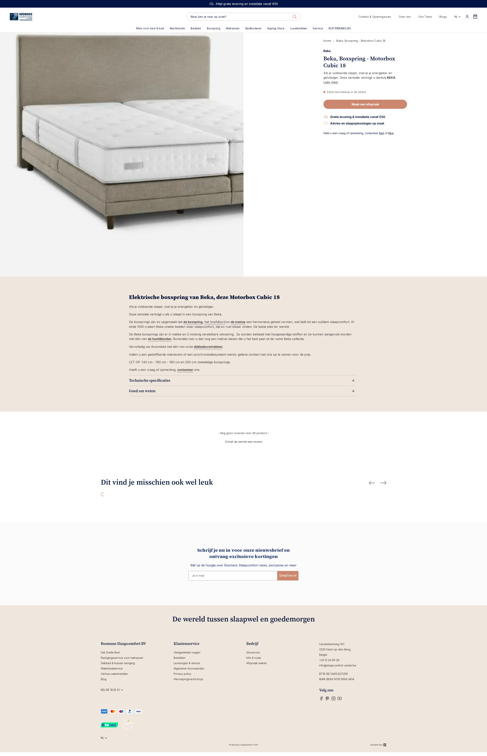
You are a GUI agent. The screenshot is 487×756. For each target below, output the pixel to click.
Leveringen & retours (187, 663)
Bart (381, 133)
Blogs (443, 16)
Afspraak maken (256, 663)
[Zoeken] (294, 16)
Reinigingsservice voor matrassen (122, 657)
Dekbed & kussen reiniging (118, 663)
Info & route (253, 657)
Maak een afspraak (365, 104)
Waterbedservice (112, 668)
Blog (104, 679)
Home (327, 40)
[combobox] (243, 17)
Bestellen (179, 657)
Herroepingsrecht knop (188, 679)
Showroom (253, 652)
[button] (196, 28)
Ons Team (425, 16)
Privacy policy (182, 673)
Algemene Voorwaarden (189, 668)
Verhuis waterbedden (114, 673)
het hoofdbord (215, 322)
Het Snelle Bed (110, 652)
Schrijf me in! (288, 575)
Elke (391, 133)
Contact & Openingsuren (375, 16)
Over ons (405, 16)
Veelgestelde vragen (187, 652)
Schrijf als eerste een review (243, 441)
